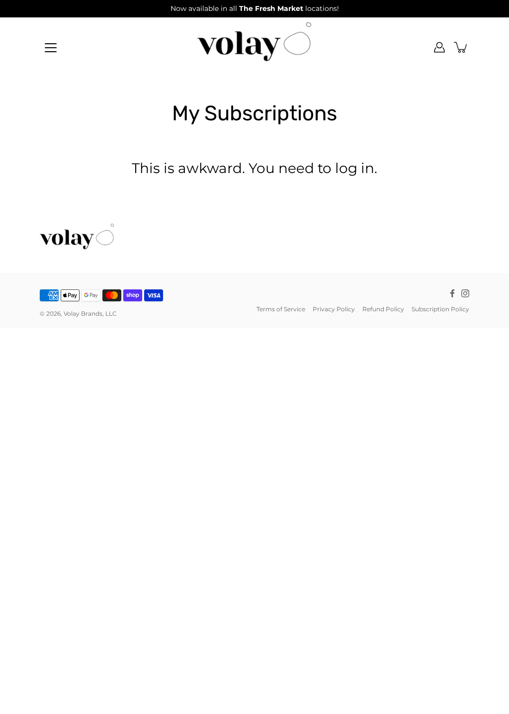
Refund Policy (383, 309)
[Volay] (254, 47)
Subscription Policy (440, 309)
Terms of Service (280, 309)
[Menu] (51, 47)
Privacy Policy (334, 309)
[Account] (439, 47)
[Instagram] (465, 293)
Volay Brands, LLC (90, 313)
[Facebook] (452, 293)
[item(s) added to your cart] (461, 47)
